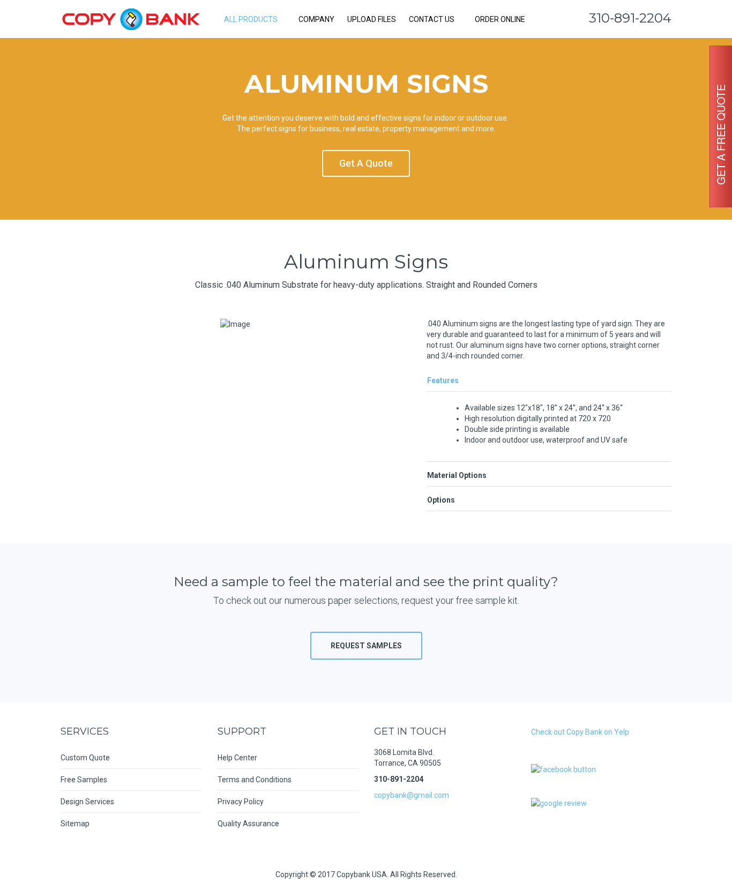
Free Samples (84, 779)
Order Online (499, 19)
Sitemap (75, 823)
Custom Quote (85, 757)
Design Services (87, 801)
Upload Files (371, 19)
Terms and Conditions (255, 779)
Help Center (237, 757)
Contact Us (431, 19)
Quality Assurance (248, 823)
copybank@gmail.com (411, 795)
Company (316, 19)
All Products (251, 19)
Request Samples (366, 645)
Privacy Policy (241, 801)
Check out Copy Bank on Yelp (580, 732)
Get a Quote (366, 163)
